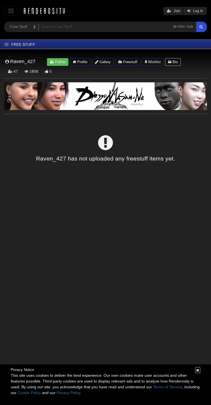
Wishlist (154, 62)
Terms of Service (167, 387)
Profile (81, 62)
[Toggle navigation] (11, 11)
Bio (174, 62)
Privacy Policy (68, 392)
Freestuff (129, 62)
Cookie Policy (29, 392)
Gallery (104, 62)
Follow (59, 62)
